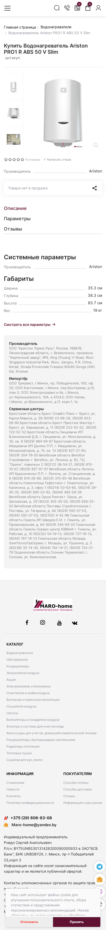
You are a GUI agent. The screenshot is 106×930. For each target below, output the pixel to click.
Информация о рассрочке (82, 803)
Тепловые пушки (19, 753)
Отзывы (69, 796)
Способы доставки (77, 789)
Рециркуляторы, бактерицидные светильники (40, 740)
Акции (11, 680)
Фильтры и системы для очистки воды (35, 726)
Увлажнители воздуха (22, 673)
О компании (15, 783)
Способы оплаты (76, 783)
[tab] (53, 208)
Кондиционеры (17, 666)
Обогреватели (17, 659)
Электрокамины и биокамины (28, 686)
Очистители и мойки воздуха (28, 693)
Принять (77, 922)
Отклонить (29, 922)
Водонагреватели (19, 653)
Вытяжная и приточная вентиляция (33, 700)
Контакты (13, 796)
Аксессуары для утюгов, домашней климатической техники (51, 733)
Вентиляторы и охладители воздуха (32, 720)
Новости (12, 789)
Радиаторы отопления (23, 746)
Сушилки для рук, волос (24, 760)
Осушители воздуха (21, 706)
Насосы (12, 713)
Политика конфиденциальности (30, 803)
